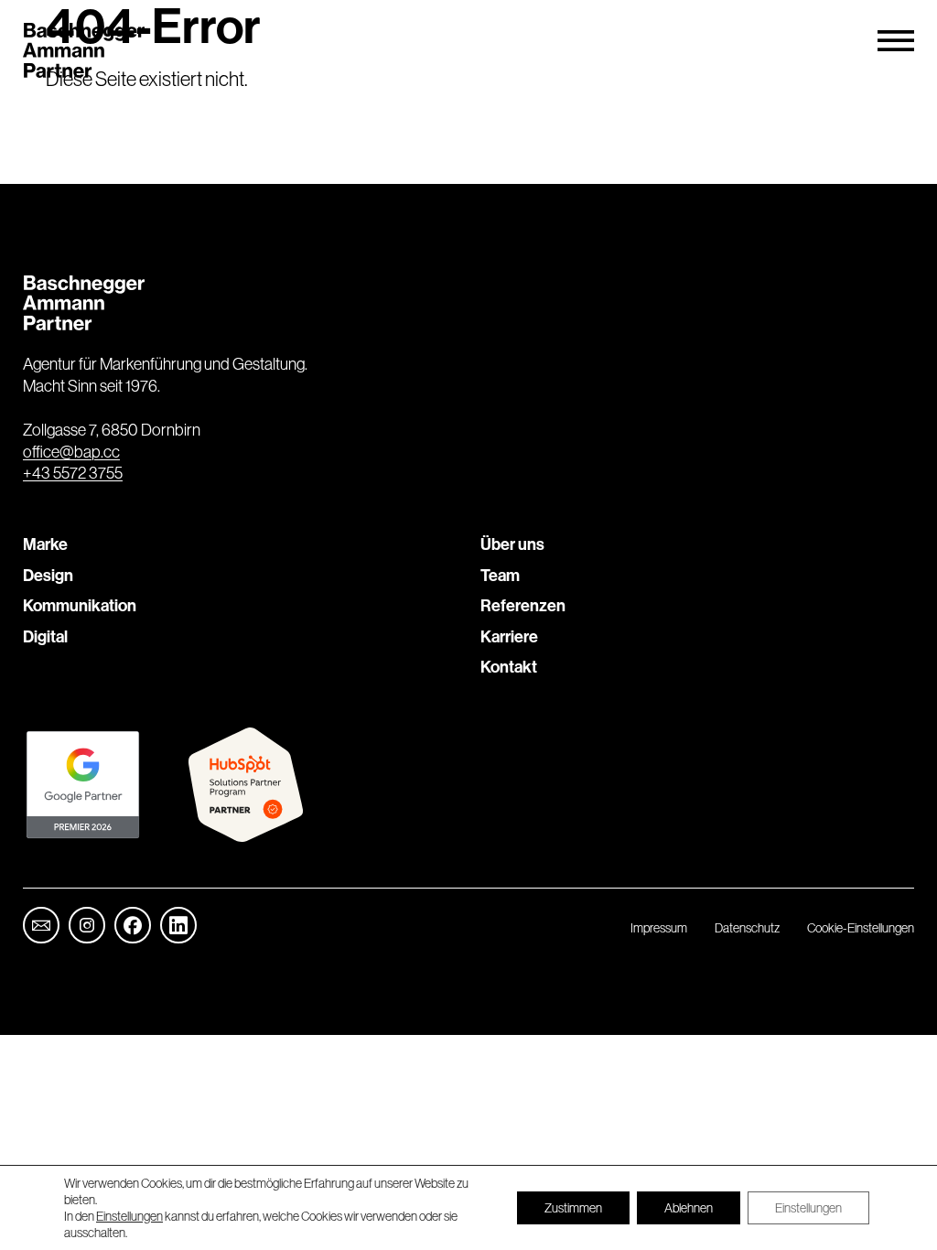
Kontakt (508, 666)
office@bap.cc (71, 451)
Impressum (658, 928)
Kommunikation (79, 605)
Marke (45, 544)
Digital (45, 636)
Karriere (509, 636)
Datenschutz (747, 928)
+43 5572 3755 (73, 472)
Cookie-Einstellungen (860, 928)
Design (48, 575)
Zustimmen (573, 1208)
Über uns (512, 544)
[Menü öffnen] (896, 41)
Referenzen (522, 605)
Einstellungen (129, 1216)
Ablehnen (688, 1208)
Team (500, 575)
